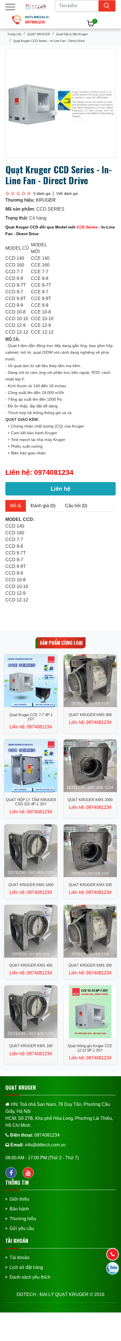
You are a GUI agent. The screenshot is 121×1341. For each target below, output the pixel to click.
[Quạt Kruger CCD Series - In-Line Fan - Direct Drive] (60, 103)
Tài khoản (20, 1257)
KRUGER (46, 200)
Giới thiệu (19, 1199)
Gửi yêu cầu (22, 1228)
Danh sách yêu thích (30, 1277)
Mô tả (15, 505)
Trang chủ (14, 34)
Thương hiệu (23, 1218)
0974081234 (53, 472)
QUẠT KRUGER (38, 34)
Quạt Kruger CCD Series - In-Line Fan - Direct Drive (49, 41)
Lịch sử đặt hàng (26, 1267)
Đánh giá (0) (43, 505)
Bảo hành (19, 1209)
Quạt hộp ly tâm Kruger (72, 34)
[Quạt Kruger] (35, 6)
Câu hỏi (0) (76, 505)
